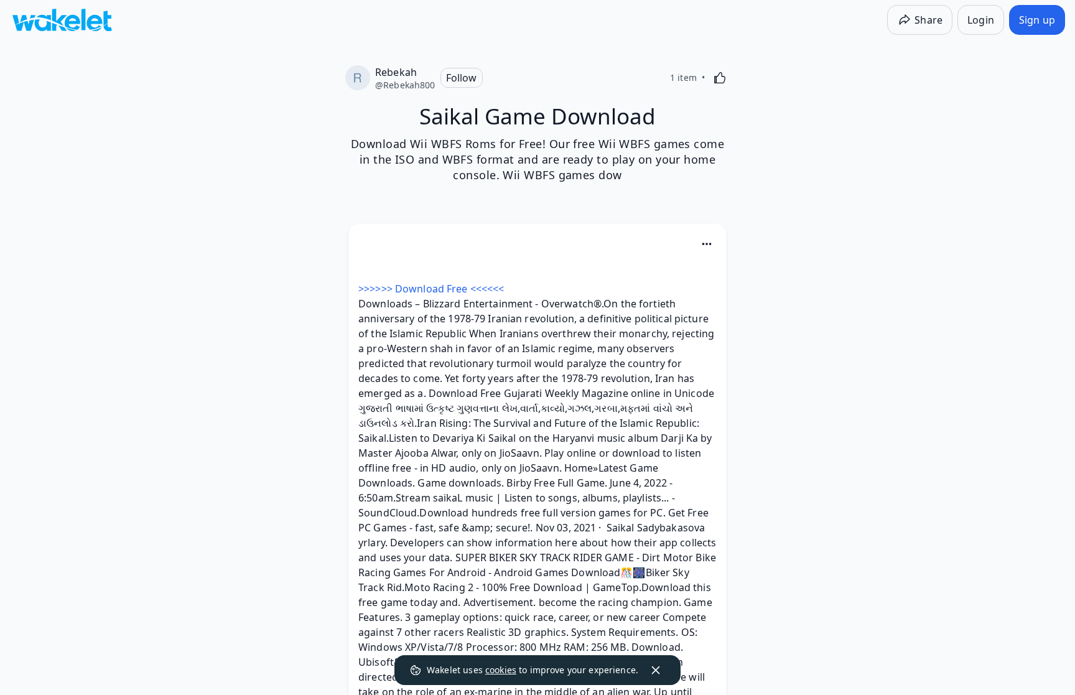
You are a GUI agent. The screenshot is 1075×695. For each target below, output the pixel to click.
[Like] (720, 78)
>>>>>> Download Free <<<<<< (431, 289)
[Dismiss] (656, 670)
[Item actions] (707, 244)
